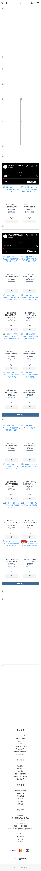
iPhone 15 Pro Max (20, 752)
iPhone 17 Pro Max (20, 736)
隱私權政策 (20, 796)
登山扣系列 (20, 768)
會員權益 (20, 801)
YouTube (21, 842)
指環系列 (20, 771)
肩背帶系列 (20, 766)
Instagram (20, 836)
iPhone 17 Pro (20, 741)
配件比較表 (20, 779)
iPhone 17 (20, 744)
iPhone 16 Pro (20, 749)
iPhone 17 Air (20, 738)
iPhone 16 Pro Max (20, 746)
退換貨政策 (20, 793)
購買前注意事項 (20, 791)
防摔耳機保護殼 (20, 774)
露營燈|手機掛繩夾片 (20, 776)
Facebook (20, 834)
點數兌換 (20, 804)
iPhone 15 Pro (20, 754)
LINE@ (20, 839)
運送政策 (20, 798)
